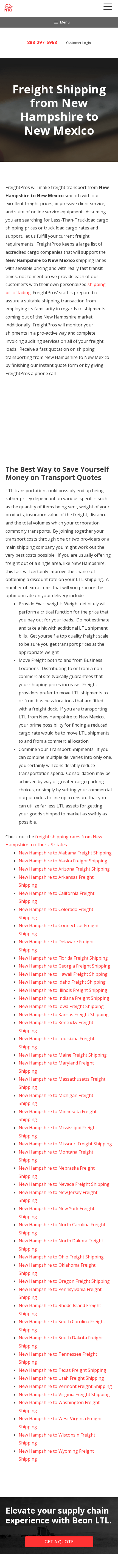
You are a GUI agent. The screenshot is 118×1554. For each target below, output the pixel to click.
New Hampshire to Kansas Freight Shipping (64, 1015)
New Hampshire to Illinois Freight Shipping (63, 990)
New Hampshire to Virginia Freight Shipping (64, 1394)
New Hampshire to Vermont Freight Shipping (65, 1386)
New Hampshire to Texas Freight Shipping (62, 1370)
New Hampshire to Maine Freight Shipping (63, 1055)
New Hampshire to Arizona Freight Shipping (64, 869)
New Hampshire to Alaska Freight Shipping (63, 861)
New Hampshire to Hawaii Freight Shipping (63, 974)
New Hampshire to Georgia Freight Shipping (64, 966)
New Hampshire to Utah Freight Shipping (61, 1378)
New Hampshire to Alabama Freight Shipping (65, 853)
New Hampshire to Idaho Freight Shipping (62, 982)
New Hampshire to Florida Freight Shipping (63, 958)
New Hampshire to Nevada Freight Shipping (64, 1184)
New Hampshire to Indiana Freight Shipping (64, 998)
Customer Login (78, 42)
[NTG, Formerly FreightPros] (8, 8)
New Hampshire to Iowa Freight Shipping (61, 1006)
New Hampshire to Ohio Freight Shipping (61, 1257)
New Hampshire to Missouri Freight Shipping (65, 1144)
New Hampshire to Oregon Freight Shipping (64, 1281)
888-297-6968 (42, 42)
